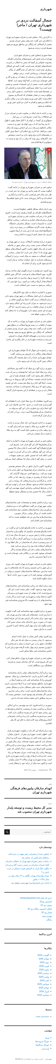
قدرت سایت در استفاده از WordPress (29, 1059)
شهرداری (46, 9)
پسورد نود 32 (46, 905)
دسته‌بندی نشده (42, 1016)
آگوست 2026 (43, 955)
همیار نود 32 (46, 912)
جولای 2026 (44, 959)
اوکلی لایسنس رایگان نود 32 (40, 909)
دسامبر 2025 (43, 973)
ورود (47, 1038)
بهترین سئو (47, 916)
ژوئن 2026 (44, 962)
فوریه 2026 (44, 966)
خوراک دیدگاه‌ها (42, 1045)
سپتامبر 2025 (43, 984)
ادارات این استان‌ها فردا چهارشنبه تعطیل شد (30, 883)
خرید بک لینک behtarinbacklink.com (36, 898)
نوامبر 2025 (44, 977)
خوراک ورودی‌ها (42, 1041)
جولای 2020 (44, 988)
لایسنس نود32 (46, 901)
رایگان (49, 920)
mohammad (43, 770)
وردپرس (45, 1048)
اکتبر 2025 (44, 980)
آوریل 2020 (44, 991)
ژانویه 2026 (44, 970)
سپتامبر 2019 (43, 995)
